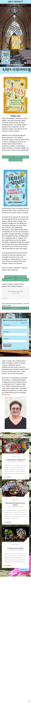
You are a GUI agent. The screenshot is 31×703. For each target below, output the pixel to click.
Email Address (7, 325)
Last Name (6, 339)
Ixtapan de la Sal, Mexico (15, 548)
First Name (6, 332)
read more (5, 394)
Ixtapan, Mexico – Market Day (15, 460)
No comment (7, 477)
